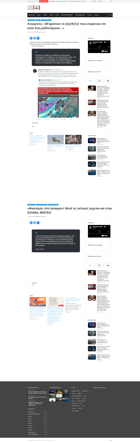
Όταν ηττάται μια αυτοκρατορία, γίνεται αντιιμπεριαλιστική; (102, 157)
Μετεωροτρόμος (32, 432)
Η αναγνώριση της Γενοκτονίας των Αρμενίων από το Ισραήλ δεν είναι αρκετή (55, 146)
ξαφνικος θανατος (75, 410)
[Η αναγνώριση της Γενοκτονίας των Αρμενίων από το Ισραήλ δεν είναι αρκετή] (55, 139)
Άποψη (57, 15)
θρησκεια (30, 423)
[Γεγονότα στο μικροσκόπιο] (33, 8)
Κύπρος (38, 15)
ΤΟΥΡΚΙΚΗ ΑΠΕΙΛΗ (76, 405)
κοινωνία (30, 427)
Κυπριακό (84, 398)
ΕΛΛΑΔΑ (73, 393)
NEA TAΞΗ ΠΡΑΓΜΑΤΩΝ (67, 15)
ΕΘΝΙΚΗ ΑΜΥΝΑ (85, 391)
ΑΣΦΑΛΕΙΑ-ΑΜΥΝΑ (76, 391)
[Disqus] (55, 178)
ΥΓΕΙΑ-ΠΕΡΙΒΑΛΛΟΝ (80, 15)
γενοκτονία (74, 408)
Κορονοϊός (78, 398)
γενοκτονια (80, 408)
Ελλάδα (45, 15)
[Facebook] (31, 38)
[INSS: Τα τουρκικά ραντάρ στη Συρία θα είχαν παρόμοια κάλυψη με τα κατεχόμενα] (92, 164)
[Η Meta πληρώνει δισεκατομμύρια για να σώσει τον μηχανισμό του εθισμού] (92, 140)
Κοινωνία (96, 15)
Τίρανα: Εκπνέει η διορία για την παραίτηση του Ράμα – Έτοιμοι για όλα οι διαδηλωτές (73, 146)
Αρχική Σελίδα (31, 15)
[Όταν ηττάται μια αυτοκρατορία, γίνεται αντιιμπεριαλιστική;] (92, 157)
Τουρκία (83, 405)
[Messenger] (38, 38)
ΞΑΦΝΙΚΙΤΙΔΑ (74, 403)
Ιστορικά (89, 15)
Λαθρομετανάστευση (81, 400)
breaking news (31, 20)
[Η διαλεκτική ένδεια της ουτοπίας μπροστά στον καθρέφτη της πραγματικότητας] (92, 149)
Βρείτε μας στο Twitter (95, 71)
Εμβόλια (84, 396)
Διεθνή (51, 15)
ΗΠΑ (73, 398)
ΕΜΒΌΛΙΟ (79, 393)
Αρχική (110, 440)
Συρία (80, 403)
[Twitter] (34, 38)
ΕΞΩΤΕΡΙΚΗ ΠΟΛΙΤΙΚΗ (76, 396)
